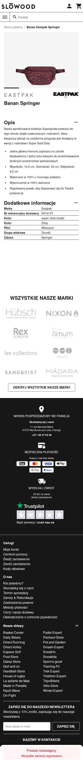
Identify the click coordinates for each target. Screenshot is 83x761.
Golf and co (11, 666)
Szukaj (23, 17)
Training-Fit (51, 666)
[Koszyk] (79, 6)
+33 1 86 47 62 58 (42, 435)
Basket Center (13, 632)
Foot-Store (10, 656)
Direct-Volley (12, 647)
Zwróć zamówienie (41, 497)
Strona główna (13, 27)
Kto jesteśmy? (13, 583)
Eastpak (19, 95)
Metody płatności (15, 607)
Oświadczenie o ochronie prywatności (30, 617)
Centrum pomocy (15, 554)
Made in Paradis (15, 685)
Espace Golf (12, 651)
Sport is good (52, 661)
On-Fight (9, 695)
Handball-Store (14, 671)
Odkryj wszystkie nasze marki (41, 387)
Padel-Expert (52, 632)
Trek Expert (51, 671)
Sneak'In (49, 651)
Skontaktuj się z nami (41, 422)
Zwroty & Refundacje (18, 597)
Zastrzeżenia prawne (18, 602)
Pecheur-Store (53, 637)
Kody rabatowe (14, 568)
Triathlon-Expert (54, 676)
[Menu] (5, 17)
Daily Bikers (12, 637)
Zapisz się (66, 726)
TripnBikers (51, 680)
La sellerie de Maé (16, 680)
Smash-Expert (53, 647)
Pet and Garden (54, 642)
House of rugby (14, 676)
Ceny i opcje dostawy (18, 612)
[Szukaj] (14, 17)
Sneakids (50, 656)
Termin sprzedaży (15, 592)
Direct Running (14, 642)
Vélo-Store (50, 685)
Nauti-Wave (11, 690)
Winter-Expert (52, 690)
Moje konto (11, 549)
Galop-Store (12, 661)
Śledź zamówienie (16, 559)
